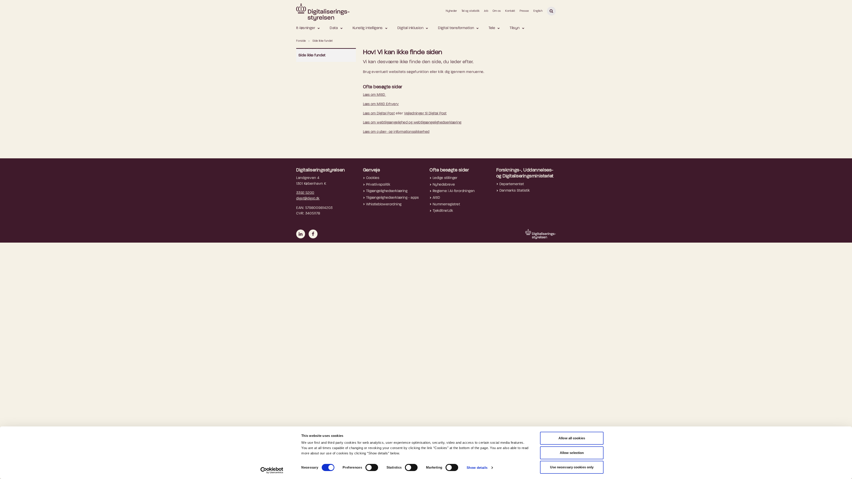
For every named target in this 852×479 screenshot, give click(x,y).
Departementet (511, 184)
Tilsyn (515, 28)
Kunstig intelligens (368, 28)
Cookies (372, 178)
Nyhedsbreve (444, 184)
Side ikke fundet (312, 55)
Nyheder (451, 11)
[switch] (371, 467)
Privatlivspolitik (378, 184)
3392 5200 (305, 193)
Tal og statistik (470, 11)
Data (334, 28)
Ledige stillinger (445, 178)
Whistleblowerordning (384, 204)
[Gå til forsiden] (322, 10)
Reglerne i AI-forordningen (454, 191)
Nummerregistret (446, 204)
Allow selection (572, 453)
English (537, 11)
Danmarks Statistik (514, 190)
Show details (477, 467)
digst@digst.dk (308, 198)
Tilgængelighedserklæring (387, 191)
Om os (497, 11)
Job (486, 11)
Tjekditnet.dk (443, 211)
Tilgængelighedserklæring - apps (392, 198)
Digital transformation (456, 28)
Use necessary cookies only (572, 467)
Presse (524, 11)
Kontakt (510, 11)
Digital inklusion (410, 28)
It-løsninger (305, 28)
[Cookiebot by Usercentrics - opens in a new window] (271, 470)
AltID (436, 198)
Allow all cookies (571, 438)
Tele (492, 28)
